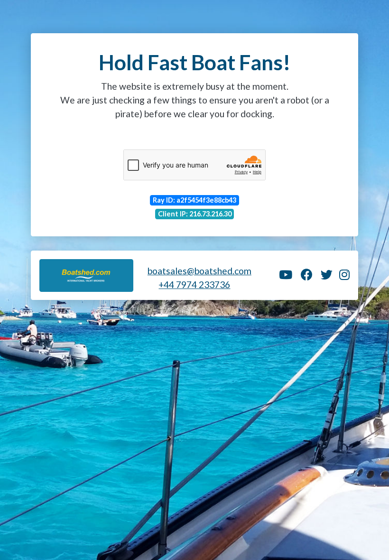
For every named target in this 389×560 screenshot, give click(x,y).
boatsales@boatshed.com (199, 270)
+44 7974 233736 (194, 284)
